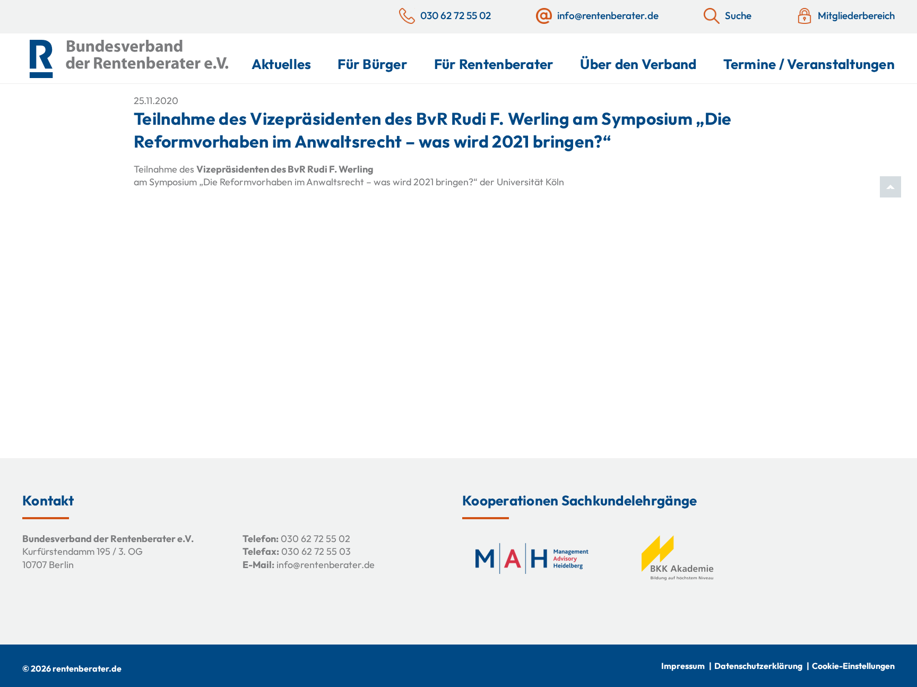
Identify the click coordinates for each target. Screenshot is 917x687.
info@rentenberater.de (325, 565)
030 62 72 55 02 (315, 539)
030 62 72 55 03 (316, 551)
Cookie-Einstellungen (853, 665)
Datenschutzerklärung (758, 665)
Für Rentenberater (493, 64)
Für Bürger (373, 64)
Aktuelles (281, 64)
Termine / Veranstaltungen (809, 64)
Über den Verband (638, 64)
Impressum (683, 665)
